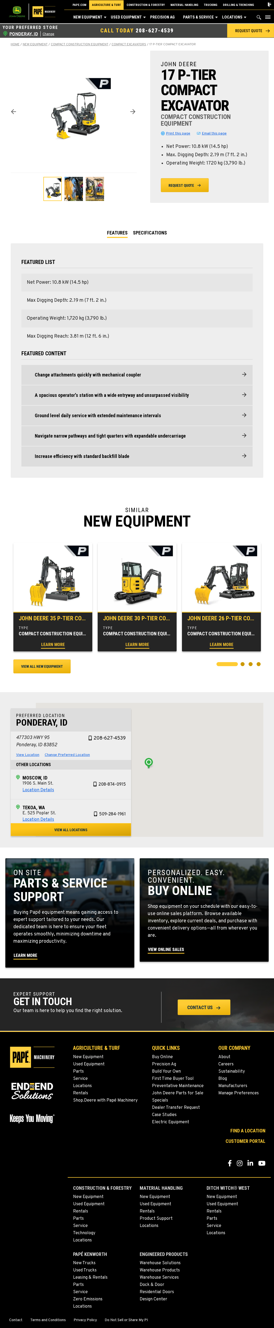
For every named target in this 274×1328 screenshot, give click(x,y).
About (224, 1057)
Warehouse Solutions (160, 1263)
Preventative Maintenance (178, 1086)
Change (48, 34)
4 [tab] (259, 664)
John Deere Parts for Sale (177, 1093)
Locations (232, 17)
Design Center (153, 1299)
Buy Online (162, 1057)
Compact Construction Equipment (79, 44)
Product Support (156, 1218)
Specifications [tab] (150, 233)
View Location (27, 755)
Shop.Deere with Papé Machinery (105, 1100)
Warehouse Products (160, 1270)
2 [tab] (243, 664)
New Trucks (84, 1263)
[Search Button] (259, 19)
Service (80, 1078)
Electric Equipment (170, 1122)
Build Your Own (166, 1071)
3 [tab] (251, 664)
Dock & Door (152, 1285)
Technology (84, 1233)
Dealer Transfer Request (176, 1107)
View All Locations (70, 830)
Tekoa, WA (33, 807)
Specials (160, 1100)
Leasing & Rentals (90, 1277)
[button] (105, 17)
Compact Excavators (129, 44)
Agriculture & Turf (106, 5)
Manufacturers (232, 1086)
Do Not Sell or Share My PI (126, 1320)
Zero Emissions (87, 1299)
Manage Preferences (238, 1093)
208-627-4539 (155, 30)
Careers (226, 1064)
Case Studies (164, 1115)
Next (132, 111)
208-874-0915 (112, 784)
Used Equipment (126, 17)
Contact (15, 1320)
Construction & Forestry (146, 5)
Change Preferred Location (67, 755)
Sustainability (231, 1071)
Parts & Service (198, 17)
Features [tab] (117, 233)
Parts (78, 1071)
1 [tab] (219, 664)
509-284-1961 (112, 814)
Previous (13, 111)
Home (15, 44)
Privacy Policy (85, 1320)
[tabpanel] (52, 597)
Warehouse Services (159, 1277)
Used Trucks (85, 1270)
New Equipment (87, 17)
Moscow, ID (34, 778)
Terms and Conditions (48, 1320)
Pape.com (79, 5)
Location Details (38, 790)
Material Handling (184, 5)
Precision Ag (162, 17)
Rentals (80, 1093)
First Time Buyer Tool (173, 1078)
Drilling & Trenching (238, 5)
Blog (222, 1078)
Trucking (210, 5)
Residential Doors (157, 1292)
